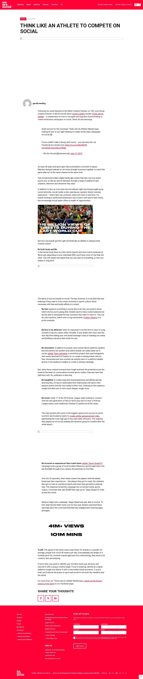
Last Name (104, 624)
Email (103, 630)
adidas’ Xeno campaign (57, 353)
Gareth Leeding (78, 114)
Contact (54, 4)
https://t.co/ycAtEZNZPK (76, 145)
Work (29, 4)
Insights (37, 4)
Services (20, 4)
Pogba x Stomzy (90, 317)
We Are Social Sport (105, 4)
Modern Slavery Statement (52, 625)
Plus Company (51, 635)
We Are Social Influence (25, 639)
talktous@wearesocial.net (52, 658)
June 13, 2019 (76, 153)
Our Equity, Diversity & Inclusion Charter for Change (56, 618)
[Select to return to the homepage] (5, 5)
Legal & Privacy (49, 622)
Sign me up (80, 646)
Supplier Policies (50, 629)
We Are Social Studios (124, 4)
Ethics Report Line (52, 638)
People (45, 4)
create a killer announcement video (85, 416)
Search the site (49, 614)
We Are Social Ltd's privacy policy (110, 637)
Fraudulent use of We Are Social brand (56, 632)
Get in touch (20, 630)
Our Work (19, 617)
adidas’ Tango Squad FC (92, 463)
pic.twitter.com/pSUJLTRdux (54, 148)
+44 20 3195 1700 (50, 655)
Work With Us (20, 627)
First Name (76, 624)
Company (76, 630)
